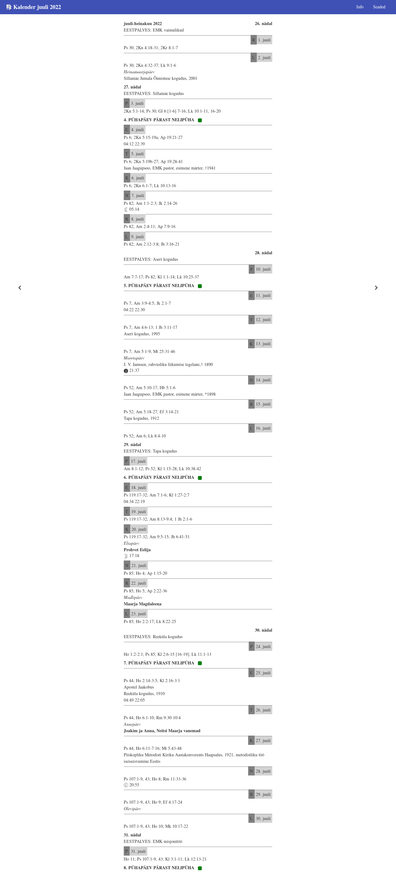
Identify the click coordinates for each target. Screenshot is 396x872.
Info (360, 7)
